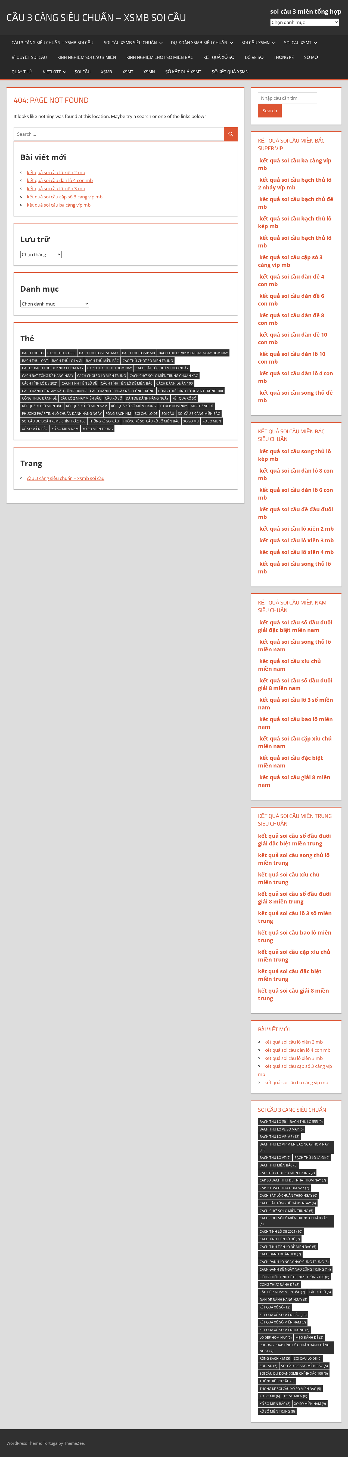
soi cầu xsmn (255, 42)
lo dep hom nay (173, 406)
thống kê (284, 57)
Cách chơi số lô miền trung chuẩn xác (164, 375)
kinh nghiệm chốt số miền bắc (159, 57)
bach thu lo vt (35, 360)
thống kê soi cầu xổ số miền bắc (151, 421)
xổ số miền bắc (35, 429)
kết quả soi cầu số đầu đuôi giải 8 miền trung (294, 897)
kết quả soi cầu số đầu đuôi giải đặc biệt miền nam (295, 626)
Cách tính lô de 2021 (40, 383)
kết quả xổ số (218, 57)
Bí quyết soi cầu (29, 57)
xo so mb (191, 421)
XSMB (106, 71)
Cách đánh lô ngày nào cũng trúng (54, 391)
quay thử (22, 71)
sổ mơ (311, 57)
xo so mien (212, 421)
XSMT (128, 71)
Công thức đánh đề (39, 398)
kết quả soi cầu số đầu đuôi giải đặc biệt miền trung (294, 839)
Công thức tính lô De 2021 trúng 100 (190, 391)
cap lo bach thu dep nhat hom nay (52, 368)
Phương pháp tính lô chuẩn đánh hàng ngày (62, 413)
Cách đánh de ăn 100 (174, 383)
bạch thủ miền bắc (102, 360)
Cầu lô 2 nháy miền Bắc (81, 398)
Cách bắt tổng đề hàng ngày (47, 375)
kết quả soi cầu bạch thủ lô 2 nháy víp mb (294, 183)
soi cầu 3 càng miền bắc (199, 413)
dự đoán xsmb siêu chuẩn (199, 42)
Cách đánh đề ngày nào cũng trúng (122, 391)
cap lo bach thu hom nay (109, 368)
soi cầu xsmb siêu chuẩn (130, 42)
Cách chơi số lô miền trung (101, 375)
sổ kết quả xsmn (230, 71)
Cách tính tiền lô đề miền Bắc (127, 383)
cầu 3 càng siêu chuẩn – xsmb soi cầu (96, 17)
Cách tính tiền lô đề (79, 383)
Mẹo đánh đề (202, 406)
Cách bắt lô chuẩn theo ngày (162, 368)
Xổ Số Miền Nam (65, 429)
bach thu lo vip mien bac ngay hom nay (193, 353)
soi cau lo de (146, 413)
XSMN (149, 71)
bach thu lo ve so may (98, 353)
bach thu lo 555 (61, 353)
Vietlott (52, 71)
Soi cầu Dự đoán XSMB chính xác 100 (53, 421)
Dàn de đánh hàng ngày (147, 398)
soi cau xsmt (297, 42)
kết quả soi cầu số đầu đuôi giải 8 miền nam (295, 684)
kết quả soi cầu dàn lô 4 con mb (60, 180)
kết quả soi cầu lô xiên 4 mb (296, 552)
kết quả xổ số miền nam (86, 406)
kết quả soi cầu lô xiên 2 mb (56, 172)
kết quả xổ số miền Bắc (42, 406)
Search (270, 110)
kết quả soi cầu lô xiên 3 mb (56, 188)
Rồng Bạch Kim (118, 413)
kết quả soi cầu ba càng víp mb (59, 205)
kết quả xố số (184, 398)
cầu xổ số (113, 398)
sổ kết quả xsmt (183, 71)
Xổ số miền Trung (97, 429)
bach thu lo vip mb (138, 353)
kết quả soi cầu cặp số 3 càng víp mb (64, 197)
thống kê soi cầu (104, 421)
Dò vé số (254, 57)
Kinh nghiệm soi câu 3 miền (86, 57)
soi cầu (83, 71)
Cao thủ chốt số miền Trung (148, 360)
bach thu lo (33, 353)
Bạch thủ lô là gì (67, 360)
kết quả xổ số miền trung (133, 406)
